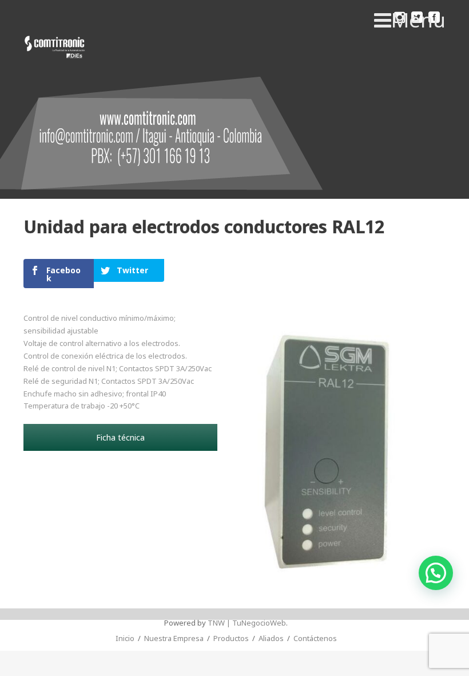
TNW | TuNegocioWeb (247, 623)
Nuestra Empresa (174, 638)
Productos (231, 638)
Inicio (125, 638)
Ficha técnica (120, 437)
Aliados (271, 638)
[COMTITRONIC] (55, 47)
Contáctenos (315, 638)
